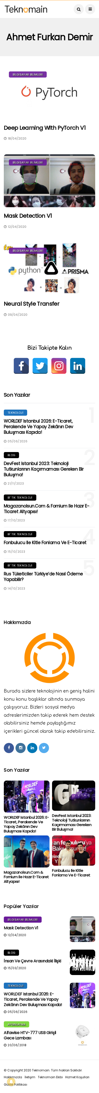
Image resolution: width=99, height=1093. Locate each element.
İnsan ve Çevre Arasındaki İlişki (32, 961)
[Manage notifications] (11, 1082)
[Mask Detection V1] (49, 180)
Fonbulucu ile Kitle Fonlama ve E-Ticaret (45, 543)
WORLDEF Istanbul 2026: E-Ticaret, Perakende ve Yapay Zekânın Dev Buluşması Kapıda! (38, 426)
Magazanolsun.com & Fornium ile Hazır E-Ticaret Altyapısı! (46, 509)
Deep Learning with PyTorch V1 (45, 128)
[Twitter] (40, 366)
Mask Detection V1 (28, 216)
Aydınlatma (16, 1024)
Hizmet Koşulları (77, 1077)
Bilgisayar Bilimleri (28, 74)
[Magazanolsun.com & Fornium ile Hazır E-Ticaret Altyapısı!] (27, 851)
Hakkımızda (13, 1077)
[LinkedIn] (78, 366)
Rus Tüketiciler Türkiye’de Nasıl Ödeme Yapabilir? (43, 576)
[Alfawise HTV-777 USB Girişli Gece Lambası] (82, 1034)
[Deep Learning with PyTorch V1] (49, 92)
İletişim (30, 1077)
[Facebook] (21, 366)
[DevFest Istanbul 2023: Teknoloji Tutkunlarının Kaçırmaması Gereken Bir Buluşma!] (73, 796)
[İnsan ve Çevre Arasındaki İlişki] (82, 962)
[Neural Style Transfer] (49, 269)
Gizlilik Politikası (15, 1084)
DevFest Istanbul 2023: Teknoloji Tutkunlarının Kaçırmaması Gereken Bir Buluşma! (44, 469)
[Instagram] (59, 366)
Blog (11, 455)
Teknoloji (15, 413)
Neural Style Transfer (31, 304)
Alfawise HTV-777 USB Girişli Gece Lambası (30, 1035)
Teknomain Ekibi (50, 1077)
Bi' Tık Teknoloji (20, 498)
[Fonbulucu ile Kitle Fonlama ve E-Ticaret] (73, 850)
